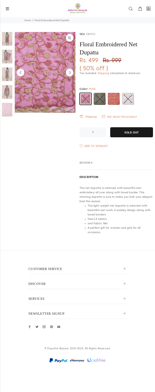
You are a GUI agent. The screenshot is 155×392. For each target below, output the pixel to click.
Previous (20, 72)
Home (27, 20)
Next (69, 72)
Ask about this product (122, 116)
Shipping (103, 73)
